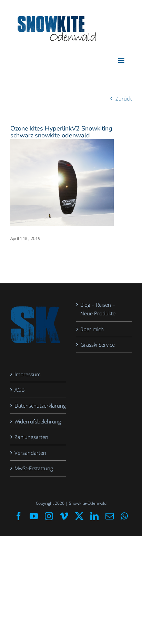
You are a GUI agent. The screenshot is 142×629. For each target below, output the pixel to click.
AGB (19, 389)
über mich (92, 329)
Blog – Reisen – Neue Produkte (97, 309)
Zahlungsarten (31, 436)
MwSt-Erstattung (33, 468)
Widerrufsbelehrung (37, 421)
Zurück (123, 98)
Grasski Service (97, 344)
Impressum (27, 374)
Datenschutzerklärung (38, 405)
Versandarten (30, 452)
